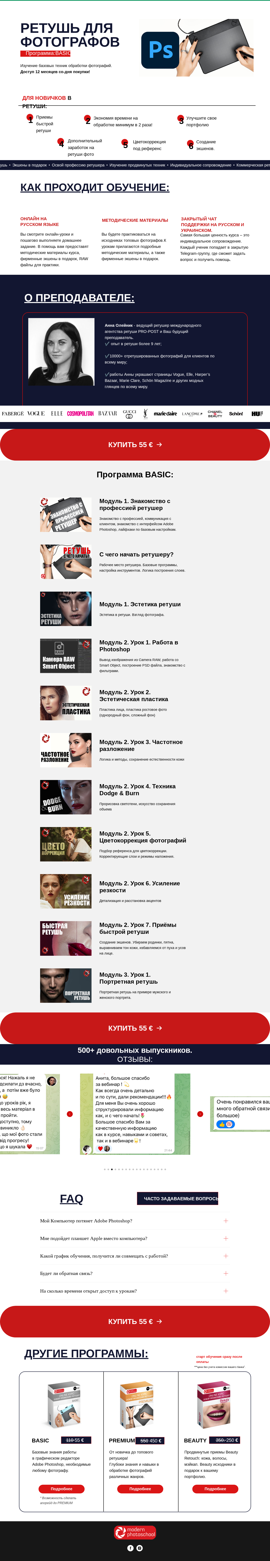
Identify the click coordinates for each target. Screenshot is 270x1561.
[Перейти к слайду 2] (108, 1169)
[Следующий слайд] (200, 1114)
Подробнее (61, 1489)
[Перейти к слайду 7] (126, 1169)
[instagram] (139, 1548)
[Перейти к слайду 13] (147, 1169)
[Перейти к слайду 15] (154, 1169)
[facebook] (130, 1548)
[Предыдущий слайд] (70, 1114)
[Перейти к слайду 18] (165, 1169)
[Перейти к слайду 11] (140, 1169)
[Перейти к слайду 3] (112, 1169)
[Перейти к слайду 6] (122, 1169)
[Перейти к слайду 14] (151, 1169)
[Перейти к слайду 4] (115, 1169)
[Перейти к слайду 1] (105, 1169)
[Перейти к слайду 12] (144, 1169)
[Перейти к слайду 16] (158, 1169)
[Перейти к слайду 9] (133, 1169)
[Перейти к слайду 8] (129, 1169)
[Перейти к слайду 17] (161, 1169)
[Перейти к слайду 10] (137, 1169)
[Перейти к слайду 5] (119, 1169)
